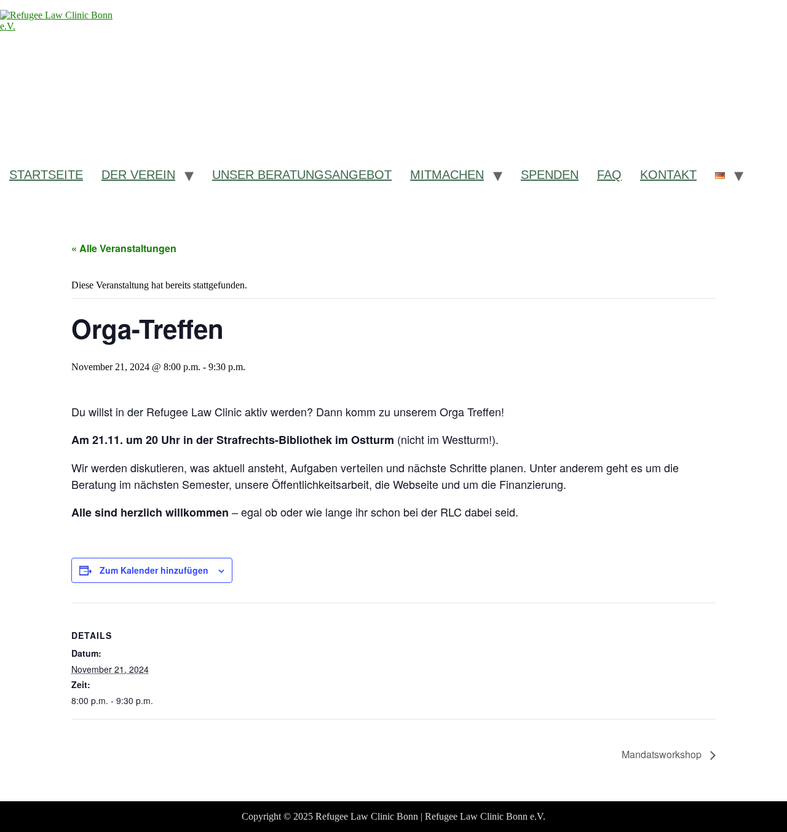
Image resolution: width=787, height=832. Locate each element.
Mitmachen (447, 174)
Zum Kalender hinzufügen (154, 570)
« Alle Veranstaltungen (123, 248)
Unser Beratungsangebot (302, 174)
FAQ (609, 174)
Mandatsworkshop (663, 754)
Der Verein (138, 174)
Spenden (550, 174)
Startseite (46, 174)
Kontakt (668, 174)
